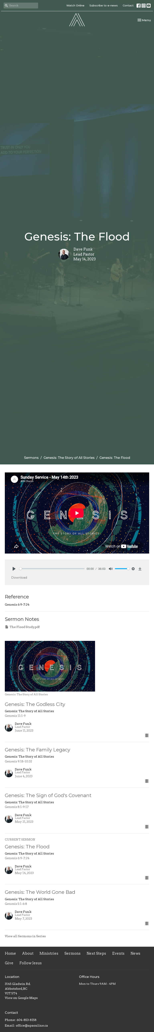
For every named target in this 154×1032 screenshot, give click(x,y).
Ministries (49, 953)
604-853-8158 (26, 1020)
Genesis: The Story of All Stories (69, 458)
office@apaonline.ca (32, 1025)
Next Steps (96, 953)
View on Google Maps (21, 998)
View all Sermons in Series (25, 936)
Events (118, 953)
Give (9, 963)
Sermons (31, 458)
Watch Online (75, 5)
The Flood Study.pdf (25, 627)
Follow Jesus (30, 963)
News (135, 953)
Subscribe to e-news (103, 5)
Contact (128, 5)
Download (19, 577)
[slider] (52, 569)
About (27, 953)
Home (10, 953)
